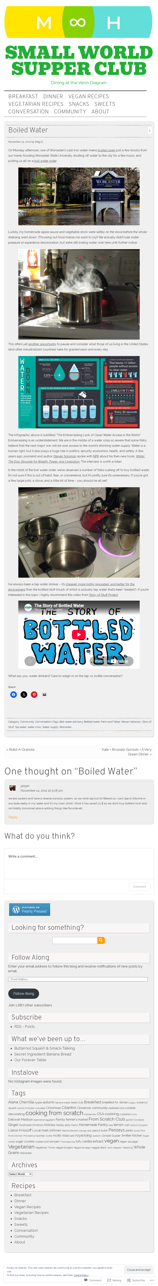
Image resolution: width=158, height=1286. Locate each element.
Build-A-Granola (21, 749)
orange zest (85, 1130)
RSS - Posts (24, 1026)
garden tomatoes (135, 1120)
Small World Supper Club (79, 61)
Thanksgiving (67, 1141)
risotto (57, 1135)
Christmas (53, 1108)
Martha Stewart (70, 1130)
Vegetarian (21, 1147)
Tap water (20, 727)
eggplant (50, 1120)
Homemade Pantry (93, 1125)
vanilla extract (92, 1141)
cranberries (90, 1114)
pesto (129, 1130)
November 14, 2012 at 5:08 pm (42, 790)
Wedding (128, 1147)
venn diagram (114, 1147)
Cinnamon (84, 1108)
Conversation (28, 112)
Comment (139, 886)
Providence (29, 1136)
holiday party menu (67, 1125)
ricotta (48, 1136)
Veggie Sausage (82, 1147)
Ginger (13, 1125)
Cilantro (69, 1107)
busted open (106, 150)
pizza (137, 1130)
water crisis (34, 727)
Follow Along (30, 958)
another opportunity (42, 344)
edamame (39, 1120)
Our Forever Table (30, 1060)
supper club (42, 1141)
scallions (96, 1136)
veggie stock (98, 1147)
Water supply (50, 727)
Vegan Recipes (88, 97)
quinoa (40, 1135)
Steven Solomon (64, 456)
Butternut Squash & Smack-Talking (44, 1048)
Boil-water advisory (71, 721)
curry (134, 1114)
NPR (96, 456)
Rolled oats (68, 1135)
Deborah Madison (20, 1119)
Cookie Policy (81, 1275)
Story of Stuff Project (103, 595)
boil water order (45, 161)
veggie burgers (64, 1147)
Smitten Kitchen (132, 1135)
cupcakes (125, 1114)
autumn (49, 1102)
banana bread (62, 1102)
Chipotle (29, 1108)
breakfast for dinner (115, 1102)
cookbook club (116, 1108)
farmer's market (77, 1119)
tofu (78, 1141)
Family (60, 1119)
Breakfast (23, 97)
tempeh (54, 1141)
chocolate (40, 1108)
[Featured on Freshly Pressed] (29, 915)
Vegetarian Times (45, 1147)
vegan (111, 1141)
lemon (118, 1125)
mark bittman (51, 1130)
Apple (38, 1102)
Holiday (49, 1125)
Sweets (104, 104)
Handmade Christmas (31, 1125)
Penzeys (117, 1130)
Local (36, 1130)
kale (111, 1125)
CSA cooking (108, 1114)
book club (77, 1102)
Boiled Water (28, 130)
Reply (12, 817)
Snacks (79, 104)
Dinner (53, 97)
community (100, 1108)
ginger (25, 786)
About (100, 112)
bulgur (132, 1102)
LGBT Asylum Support (136, 1125)
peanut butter (100, 1130)
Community (70, 112)
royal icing (83, 1135)
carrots (20, 1108)
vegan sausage (129, 1141)
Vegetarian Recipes (36, 104)
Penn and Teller (110, 721)
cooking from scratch (54, 1112)
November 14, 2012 (19, 141)
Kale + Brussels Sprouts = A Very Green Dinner (127, 751)
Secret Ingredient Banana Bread (42, 1054)
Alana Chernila (21, 1102)
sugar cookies (25, 1141)
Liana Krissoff (19, 1130)
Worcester (65, 727)
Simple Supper (111, 1135)
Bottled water (92, 721)
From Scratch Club (107, 1119)
